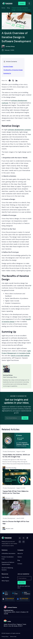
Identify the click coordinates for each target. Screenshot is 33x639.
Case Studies (5, 577)
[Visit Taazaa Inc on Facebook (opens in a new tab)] (27, 538)
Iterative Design (8, 66)
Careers (20, 557)
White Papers (5, 581)
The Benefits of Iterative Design (13, 70)
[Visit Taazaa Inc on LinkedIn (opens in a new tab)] (19, 538)
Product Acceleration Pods (8, 558)
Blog (19, 560)
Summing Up (7, 73)
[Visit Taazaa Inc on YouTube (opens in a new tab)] (23, 541)
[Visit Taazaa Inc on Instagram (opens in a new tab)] (19, 541)
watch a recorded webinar (20, 356)
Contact (20, 563)
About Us (20, 553)
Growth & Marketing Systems (7, 569)
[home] (7, 3)
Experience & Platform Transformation (8, 563)
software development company (19, 130)
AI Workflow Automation (8, 553)
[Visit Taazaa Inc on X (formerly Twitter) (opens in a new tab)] (23, 538)
